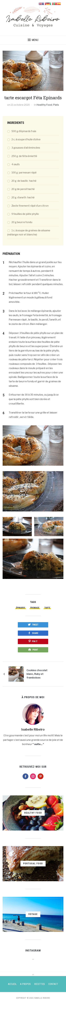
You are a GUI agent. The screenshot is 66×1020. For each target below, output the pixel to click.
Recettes (39, 984)
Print (35, 650)
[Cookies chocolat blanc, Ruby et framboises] (16, 673)
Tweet (35, 625)
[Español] (59, 3)
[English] (40, 3)
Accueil (12, 984)
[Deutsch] (48, 3)
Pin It (34, 641)
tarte (47, 608)
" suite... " (38, 744)
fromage (34, 608)
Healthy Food (44, 104)
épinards (20, 608)
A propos (25, 984)
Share (35, 633)
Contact (53, 984)
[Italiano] (51, 3)
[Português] (55, 3)
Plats (56, 104)
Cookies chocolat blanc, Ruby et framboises (37, 674)
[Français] (44, 3)
